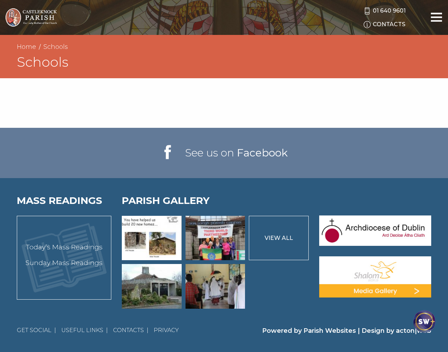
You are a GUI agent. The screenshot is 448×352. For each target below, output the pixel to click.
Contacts (128, 330)
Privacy (166, 330)
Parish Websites (329, 331)
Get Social (34, 330)
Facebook (262, 152)
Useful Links (82, 330)
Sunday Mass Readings (64, 263)
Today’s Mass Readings (64, 247)
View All (279, 238)
